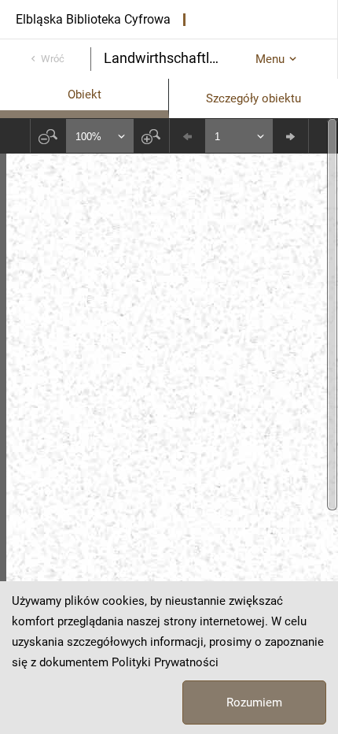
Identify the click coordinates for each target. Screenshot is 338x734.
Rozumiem (254, 702)
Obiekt (84, 94)
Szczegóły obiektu (253, 98)
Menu (270, 59)
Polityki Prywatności (165, 662)
